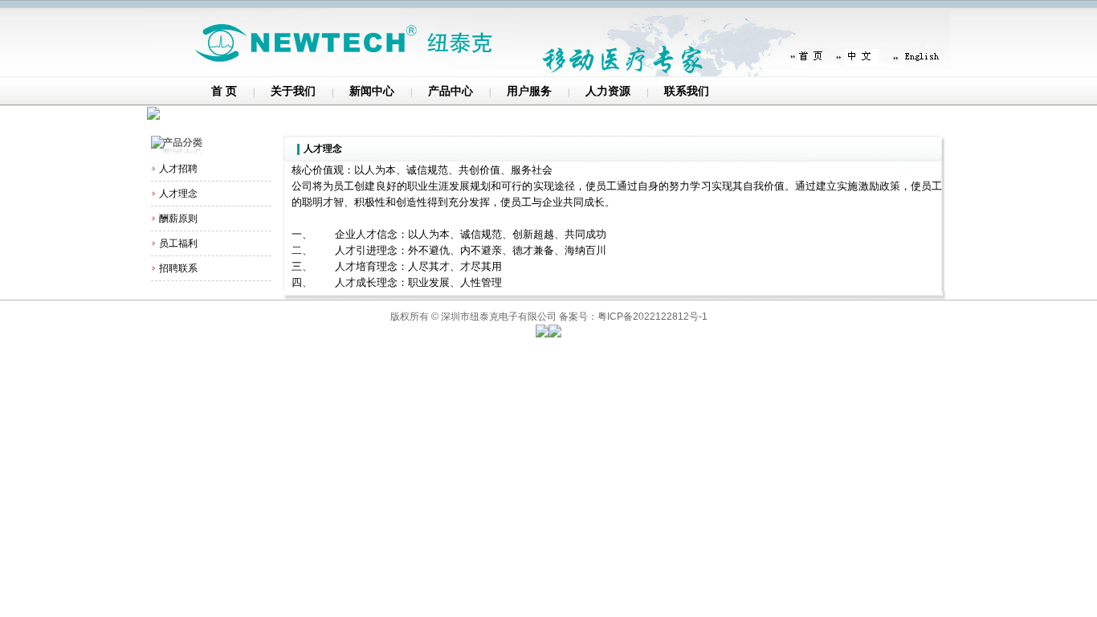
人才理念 (178, 193)
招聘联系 (178, 268)
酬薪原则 (178, 218)
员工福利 (178, 243)
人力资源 (607, 91)
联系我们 (686, 91)
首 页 (224, 91)
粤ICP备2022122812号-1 (652, 316)
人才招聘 (178, 168)
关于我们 (293, 91)
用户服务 (529, 91)
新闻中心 (371, 91)
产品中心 (450, 91)
